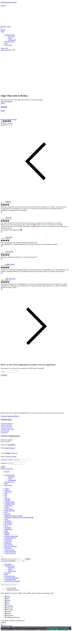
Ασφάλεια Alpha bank (7, 429)
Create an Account (10, 456)
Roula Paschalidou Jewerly (9, 2)
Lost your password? (7, 468)
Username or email (7, 460)
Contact (6, 507)
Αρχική (6, 488)
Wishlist (6, 532)
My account (8, 524)
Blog (5, 483)
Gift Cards (7, 572)
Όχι (55, 629)
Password (4, 463)
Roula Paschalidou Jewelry (9, 119)
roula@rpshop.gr (10, 448)
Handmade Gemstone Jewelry (13, 515)
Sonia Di (8, 201)
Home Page (4, 50)
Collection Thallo (9, 504)
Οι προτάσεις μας (9, 576)
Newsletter (7, 527)
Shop (6, 531)
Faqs (5, 512)
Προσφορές (8, 548)
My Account (8, 522)
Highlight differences (12, 590)
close (10, 625)
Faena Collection (9, 510)
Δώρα (6, 574)
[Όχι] (69, 629)
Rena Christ (8, 237)
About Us (7, 490)
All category (8, 564)
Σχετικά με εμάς (9, 482)
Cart (2, 111)
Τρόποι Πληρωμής (6, 425)
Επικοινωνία (8, 485)
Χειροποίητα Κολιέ (10, 579)
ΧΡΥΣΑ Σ (8, 217)
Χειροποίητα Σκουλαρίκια (12, 581)
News (6, 526)
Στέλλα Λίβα (9, 251)
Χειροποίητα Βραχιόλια (11, 578)
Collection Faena (9, 475)
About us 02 (8, 492)
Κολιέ (10, 478)
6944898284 (11, 445)
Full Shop (7, 514)
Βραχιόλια (11, 477)
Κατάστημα (7, 543)
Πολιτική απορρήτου (7, 423)
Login (3, 467)
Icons (6, 519)
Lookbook (7, 521)
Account (4, 107)
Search (28, 559)
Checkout (7, 498)
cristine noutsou (10, 264)
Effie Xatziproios (10, 278)
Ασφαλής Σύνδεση (6, 428)
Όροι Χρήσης (5, 431)
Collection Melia (9, 502)
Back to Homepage (6, 101)
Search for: (4, 559)
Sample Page (8, 529)
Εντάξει (50, 629)
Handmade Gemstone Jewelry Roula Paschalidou (19, 517)
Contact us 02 (8, 509)
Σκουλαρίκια (12, 480)
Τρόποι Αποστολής (6, 426)
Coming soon (8, 505)
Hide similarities (11, 588)
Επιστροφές (4, 432)
